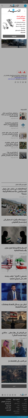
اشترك (14, 36)
